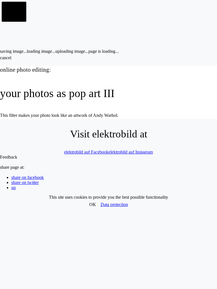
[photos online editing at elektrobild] (14, 12)
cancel (5, 57)
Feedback (8, 157)
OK (92, 204)
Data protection (114, 204)
